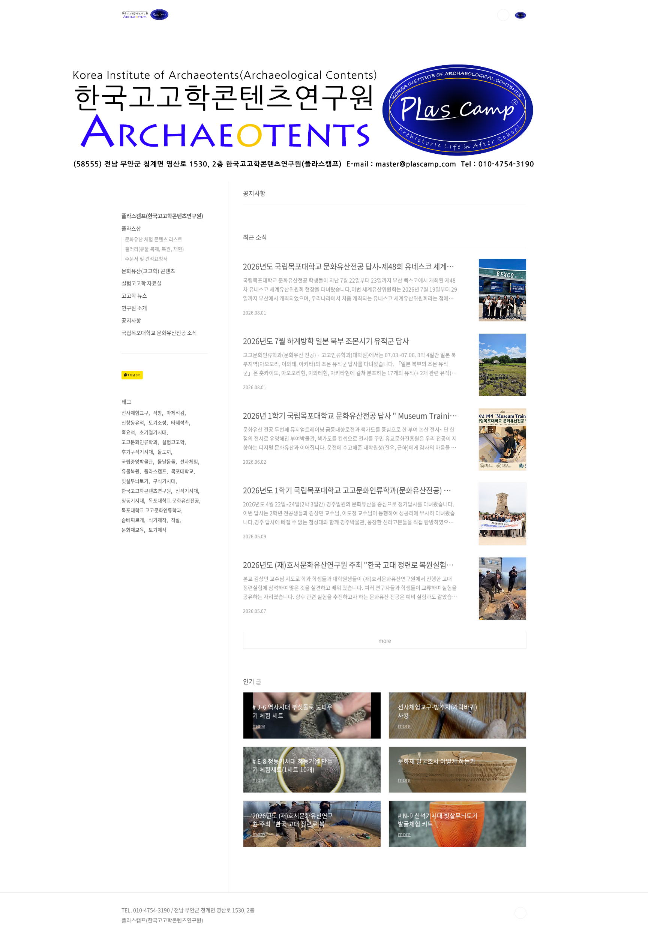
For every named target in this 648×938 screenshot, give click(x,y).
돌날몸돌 (167, 461)
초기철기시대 (153, 432)
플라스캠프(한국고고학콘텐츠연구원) (162, 215)
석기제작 (157, 519)
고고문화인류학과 (140, 441)
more (384, 640)
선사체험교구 (135, 412)
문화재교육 (133, 529)
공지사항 (131, 320)
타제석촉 (180, 422)
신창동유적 (133, 422)
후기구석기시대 (137, 451)
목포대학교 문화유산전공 (173, 500)
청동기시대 (133, 500)
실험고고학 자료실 (142, 283)
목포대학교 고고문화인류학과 (151, 510)
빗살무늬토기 (135, 480)
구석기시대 (164, 480)
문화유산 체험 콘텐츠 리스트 (153, 239)
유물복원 (131, 471)
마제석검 (175, 412)
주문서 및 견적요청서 (146, 258)
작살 (175, 519)
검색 (503, 15)
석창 (157, 412)
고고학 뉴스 (134, 295)
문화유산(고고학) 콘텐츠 (148, 270)
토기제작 (157, 529)
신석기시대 (187, 490)
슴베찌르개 (133, 519)
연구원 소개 (134, 308)
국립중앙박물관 (137, 461)
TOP (520, 913)
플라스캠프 (155, 471)
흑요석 (128, 432)
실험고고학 (173, 441)
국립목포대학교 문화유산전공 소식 (159, 332)
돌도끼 (164, 451)
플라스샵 (131, 228)
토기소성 (157, 422)
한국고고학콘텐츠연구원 (146, 490)
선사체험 (189, 461)
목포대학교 (182, 471)
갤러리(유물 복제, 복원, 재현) (154, 248)
